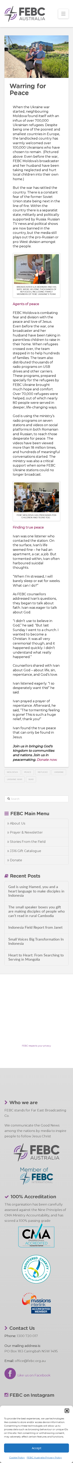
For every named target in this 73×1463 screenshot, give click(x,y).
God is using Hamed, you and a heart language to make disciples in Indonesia (36, 891)
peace (27, 772)
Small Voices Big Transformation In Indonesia (36, 941)
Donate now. (47, 760)
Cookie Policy (17, 1457)
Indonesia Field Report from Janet (35, 927)
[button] (67, 1411)
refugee (43, 772)
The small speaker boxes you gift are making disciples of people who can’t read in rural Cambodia (36, 911)
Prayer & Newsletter (26, 832)
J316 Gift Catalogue (25, 851)
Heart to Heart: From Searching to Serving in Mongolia (36, 957)
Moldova (12, 772)
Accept (36, 1448)
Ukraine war (14, 779)
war (30, 779)
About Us (17, 823)
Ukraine (59, 772)
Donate (16, 860)
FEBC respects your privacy (36, 1045)
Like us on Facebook (33, 1375)
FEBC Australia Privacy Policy (44, 1457)
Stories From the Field (28, 842)
